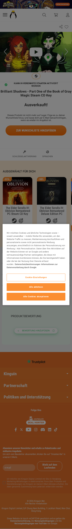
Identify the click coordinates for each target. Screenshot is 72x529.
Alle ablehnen (36, 287)
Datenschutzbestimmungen (27, 264)
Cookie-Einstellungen (36, 277)
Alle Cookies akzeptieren (36, 296)
